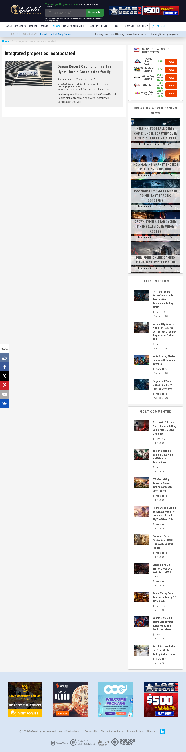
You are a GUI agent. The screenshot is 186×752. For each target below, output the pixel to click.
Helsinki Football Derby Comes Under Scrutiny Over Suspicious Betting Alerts (155, 133)
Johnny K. (147, 144)
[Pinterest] (4, 385)
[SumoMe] (4, 403)
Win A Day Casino (148, 77)
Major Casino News (137, 34)
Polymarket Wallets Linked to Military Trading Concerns (155, 195)
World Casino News (70, 731)
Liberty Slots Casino (147, 62)
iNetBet (148, 85)
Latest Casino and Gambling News (78, 84)
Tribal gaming (117, 34)
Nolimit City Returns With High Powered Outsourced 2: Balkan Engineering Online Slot (164, 332)
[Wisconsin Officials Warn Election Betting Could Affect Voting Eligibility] (141, 425)
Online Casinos (39, 26)
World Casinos (16, 26)
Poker (94, 26)
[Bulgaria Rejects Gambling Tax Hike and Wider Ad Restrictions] (141, 454)
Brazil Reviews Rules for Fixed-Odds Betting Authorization (164, 650)
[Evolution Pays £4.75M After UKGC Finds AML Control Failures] (141, 539)
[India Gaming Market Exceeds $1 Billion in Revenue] (155, 149)
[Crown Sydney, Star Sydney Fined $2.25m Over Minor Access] (155, 211)
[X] (4, 376)
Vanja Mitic (147, 175)
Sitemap (151, 731)
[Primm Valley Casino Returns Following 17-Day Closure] (141, 597)
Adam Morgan (67, 79)
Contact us (91, 731)
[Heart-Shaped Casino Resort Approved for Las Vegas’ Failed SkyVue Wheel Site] (141, 511)
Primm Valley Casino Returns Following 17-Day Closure (165, 597)
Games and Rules (74, 26)
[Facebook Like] (4, 357)
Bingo (104, 26)
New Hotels (102, 84)
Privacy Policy (135, 731)
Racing (129, 26)
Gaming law (101, 34)
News (56, 26)
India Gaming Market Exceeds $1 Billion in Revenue (164, 360)
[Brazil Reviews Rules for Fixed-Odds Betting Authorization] (141, 650)
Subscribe (94, 12)
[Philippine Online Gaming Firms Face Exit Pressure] (155, 242)
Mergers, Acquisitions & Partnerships (77, 89)
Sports (117, 26)
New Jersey (103, 89)
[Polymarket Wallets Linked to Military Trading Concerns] (155, 180)
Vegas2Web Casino (148, 93)
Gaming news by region (163, 34)
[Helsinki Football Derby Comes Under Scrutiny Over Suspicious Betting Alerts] (155, 118)
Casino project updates (69, 86)
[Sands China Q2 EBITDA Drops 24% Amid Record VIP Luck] (141, 568)
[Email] (4, 394)
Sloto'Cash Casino (148, 69)
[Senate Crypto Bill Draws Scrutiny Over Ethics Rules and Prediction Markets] (141, 621)
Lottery (142, 26)
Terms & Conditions (112, 731)
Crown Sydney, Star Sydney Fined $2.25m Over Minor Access (156, 226)
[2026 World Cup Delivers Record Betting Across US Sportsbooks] (141, 482)
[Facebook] (4, 366)
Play (171, 61)
